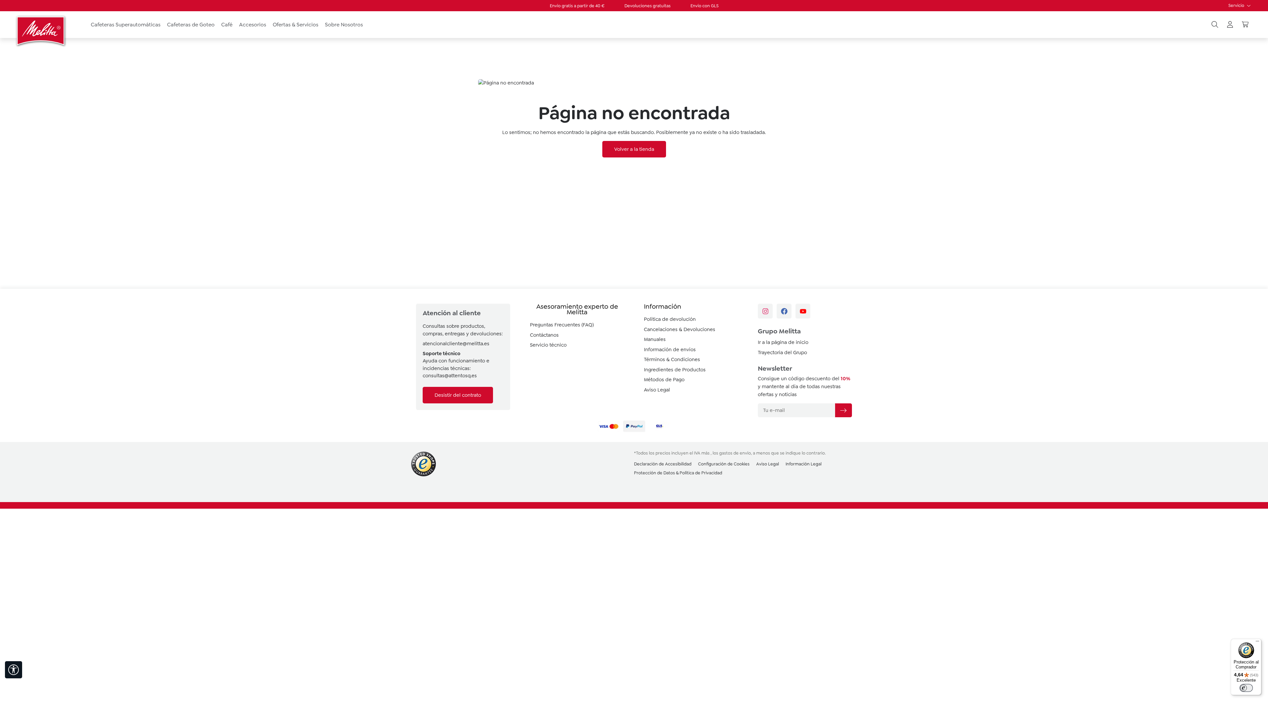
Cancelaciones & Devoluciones (679, 329)
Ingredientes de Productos (675, 369)
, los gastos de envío (731, 453)
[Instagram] (765, 311)
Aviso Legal (657, 390)
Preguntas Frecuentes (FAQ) (562, 325)
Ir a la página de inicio (783, 342)
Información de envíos (670, 349)
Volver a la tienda (634, 149)
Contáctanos (544, 335)
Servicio (1236, 5)
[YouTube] (803, 311)
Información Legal (804, 464)
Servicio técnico (548, 345)
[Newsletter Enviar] (843, 410)
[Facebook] (784, 311)
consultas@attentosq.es (450, 375)
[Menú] (1257, 643)
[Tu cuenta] (1230, 25)
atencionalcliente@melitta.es (456, 343)
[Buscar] (1215, 25)
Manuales (655, 339)
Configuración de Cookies (724, 464)
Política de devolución (670, 319)
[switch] (1246, 688)
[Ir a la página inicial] (41, 30)
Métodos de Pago (664, 379)
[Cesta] (1245, 25)
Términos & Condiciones (672, 359)
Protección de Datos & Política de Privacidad (678, 473)
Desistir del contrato (458, 395)
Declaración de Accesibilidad (662, 464)
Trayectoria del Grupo (782, 352)
